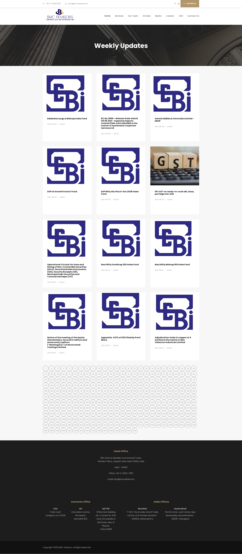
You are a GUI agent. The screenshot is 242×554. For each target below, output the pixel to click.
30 (63, 374)
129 (188, 391)
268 (87, 425)
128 (182, 391)
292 (75, 431)
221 (116, 414)
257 (176, 419)
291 (69, 431)
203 (164, 408)
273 (116, 425)
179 (176, 402)
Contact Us (193, 16)
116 (111, 391)
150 (158, 397)
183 (45, 408)
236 (51, 419)
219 (105, 414)
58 (75, 380)
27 (46, 374)
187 (69, 408)
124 (158, 391)
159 (57, 402)
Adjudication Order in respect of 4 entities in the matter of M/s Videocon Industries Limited (173, 340)
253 (152, 419)
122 (146, 391)
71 (152, 380)
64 (111, 380)
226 (146, 414)
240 (75, 419)
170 (122, 402)
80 (52, 385)
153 (176, 397)
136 (75, 397)
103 (188, 385)
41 (129, 374)
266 (75, 425)
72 (158, 380)
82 (64, 385)
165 (93, 402)
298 (110, 431)
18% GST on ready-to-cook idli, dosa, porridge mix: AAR (174, 192)
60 (87, 380)
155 (188, 397)
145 (128, 397)
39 (117, 374)
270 (99, 425)
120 (134, 391)
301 (128, 431)
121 (140, 391)
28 (52, 374)
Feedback (191, 3)
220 (110, 414)
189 (81, 408)
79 (46, 385)
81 (57, 385)
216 (87, 414)
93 (129, 385)
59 (81, 380)
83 (69, 385)
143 (116, 397)
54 (52, 380)
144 (122, 397)
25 (188, 368)
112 (87, 391)
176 (158, 402)
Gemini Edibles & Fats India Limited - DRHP (174, 119)
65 (117, 380)
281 (164, 425)
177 (164, 402)
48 (170, 374)
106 (51, 391)
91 (117, 385)
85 (81, 385)
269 (93, 425)
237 (57, 419)
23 (176, 368)
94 (134, 385)
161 (69, 402)
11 (105, 368)
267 (81, 425)
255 (164, 419)
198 (134, 408)
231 (176, 414)
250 (134, 419)
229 (164, 414)
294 (87, 431)
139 (93, 397)
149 (152, 397)
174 (146, 402)
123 (152, 391)
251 (140, 419)
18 (146, 368)
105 (45, 391)
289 (57, 431)
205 (176, 408)
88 (99, 385)
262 (51, 425)
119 (129, 391)
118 (123, 391)
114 (99, 391)
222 (122, 414)
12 (111, 368)
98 (158, 385)
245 (105, 419)
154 (182, 397)
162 (75, 402)
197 (128, 408)
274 (122, 425)
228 (158, 414)
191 (93, 408)
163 (81, 402)
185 (57, 408)
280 (158, 425)
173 (140, 402)
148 (146, 397)
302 (134, 431)
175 (152, 402)
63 (105, 380)
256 (170, 419)
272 (110, 425)
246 (110, 419)
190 (87, 408)
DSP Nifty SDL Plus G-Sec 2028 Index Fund (120, 192)
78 (194, 380)
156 (193, 397)
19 (152, 368)
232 (182, 414)
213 (69, 414)
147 (140, 397)
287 (45, 431)
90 (111, 385)
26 (194, 368)
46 (158, 374)
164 (87, 402)
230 (170, 414)
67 (129, 380)
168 (111, 402)
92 (123, 385)
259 (187, 419)
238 (63, 419)
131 (46, 397)
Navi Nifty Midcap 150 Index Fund (172, 264)
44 (146, 374)
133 (57, 397)
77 (188, 380)
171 (129, 402)
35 (93, 374)
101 (176, 385)
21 (164, 368)
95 (141, 385)
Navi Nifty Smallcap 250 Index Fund (120, 264)
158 (51, 402)
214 (75, 414)
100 (170, 385)
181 (188, 402)
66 (123, 380)
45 (152, 374)
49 (176, 374)
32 (75, 374)
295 (93, 431)
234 (193, 414)
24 (182, 368)
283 (176, 425)
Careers (170, 16)
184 (51, 408)
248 (122, 419)
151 (164, 397)
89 (105, 385)
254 (158, 419)
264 (63, 425)
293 (81, 431)
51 (188, 374)
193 (105, 408)
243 (93, 419)
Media (158, 16)
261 (45, 425)
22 (170, 368)
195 (116, 408)
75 (176, 380)
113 (93, 391)
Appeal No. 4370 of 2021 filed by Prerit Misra (121, 338)
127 (176, 391)
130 (193, 391)
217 (93, 414)
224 (134, 414)
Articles (147, 16)
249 (128, 419)
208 (193, 408)
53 (46, 380)
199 (140, 408)
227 (152, 414)
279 (152, 425)
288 (51, 431)
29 (58, 374)
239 (69, 419)
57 (69, 380)
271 (105, 425)
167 (105, 402)
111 (81, 391)
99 (164, 385)
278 (146, 425)
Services (119, 16)
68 (135, 380)
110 (75, 391)
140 (99, 397)
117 (117, 391)
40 (123, 374)
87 (93, 385)
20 (158, 368)
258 (182, 419)
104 (193, 385)
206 (182, 408)
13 (117, 368)
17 (140, 368)
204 (170, 408)
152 (170, 397)
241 (81, 419)
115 (105, 391)
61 (93, 380)
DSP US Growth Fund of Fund (62, 191)
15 (128, 368)
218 (99, 414)
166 (99, 402)
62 (99, 380)
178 (170, 402)
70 (146, 380)
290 (63, 431)
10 (99, 368)
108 (63, 391)
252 (146, 419)
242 (87, 419)
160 (63, 402)
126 (170, 391)
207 (187, 408)
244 (99, 419)
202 (158, 408)
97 (152, 385)
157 (45, 402)
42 (134, 374)
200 (146, 408)
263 (57, 425)
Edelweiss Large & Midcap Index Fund (67, 118)
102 (182, 385)
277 (140, 425)
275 (128, 425)
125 (164, 391)
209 (45, 414)
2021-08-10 (51, 282)
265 (69, 425)
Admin (62, 124)
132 (51, 397)
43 (140, 374)
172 (134, 402)
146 (134, 397)
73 (164, 380)
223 (128, 414)
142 (111, 397)
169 (116, 402)
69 (141, 380)
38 (111, 374)
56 (64, 380)
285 (187, 425)
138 (87, 397)
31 (69, 374)
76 (182, 380)
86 (87, 385)
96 (146, 385)
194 (111, 408)
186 (63, 408)
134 (63, 397)
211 (57, 414)
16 (134, 368)
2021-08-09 (52, 124)
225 (140, 414)
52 (194, 374)
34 (87, 374)
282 (170, 425)
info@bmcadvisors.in (78, 3)
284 (182, 425)
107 (57, 391)
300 (122, 431)
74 (170, 380)
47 (164, 374)
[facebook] (175, 3)
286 (193, 425)
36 (99, 374)
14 (123, 368)
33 (81, 374)
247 (116, 419)
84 (75, 385)
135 (69, 397)
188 (75, 408)
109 (69, 391)
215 (81, 414)
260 (193, 419)
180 (182, 402)
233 (187, 414)
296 (99, 431)
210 (51, 414)
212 (63, 414)
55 (58, 380)
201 (152, 408)
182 (193, 402)
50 (182, 374)
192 (99, 408)
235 (45, 419)
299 (116, 431)
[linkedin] (178, 3)
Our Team (133, 16)
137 (81, 397)
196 (122, 408)
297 (105, 431)
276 (134, 425)
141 (105, 397)
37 (105, 374)
